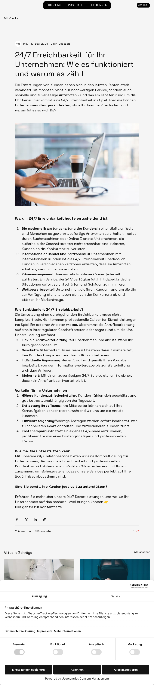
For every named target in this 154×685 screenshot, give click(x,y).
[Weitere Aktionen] (136, 44)
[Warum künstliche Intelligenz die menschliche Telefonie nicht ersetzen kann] (39, 578)
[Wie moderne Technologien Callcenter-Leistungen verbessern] (115, 578)
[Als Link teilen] (44, 519)
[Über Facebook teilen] (17, 519)
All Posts (11, 18)
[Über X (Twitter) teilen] (26, 519)
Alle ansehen (142, 552)
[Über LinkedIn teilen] (35, 519)
